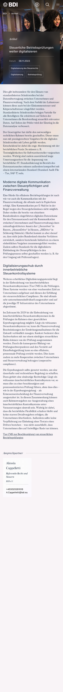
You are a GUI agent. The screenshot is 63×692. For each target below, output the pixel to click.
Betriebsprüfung (35, 74)
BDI (5, 13)
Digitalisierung (17, 74)
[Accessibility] (37, 4)
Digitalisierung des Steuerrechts (24, 68)
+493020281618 (14, 489)
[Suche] (47, 4)
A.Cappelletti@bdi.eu (17, 492)
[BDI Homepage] (10, 4)
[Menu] (58, 4)
